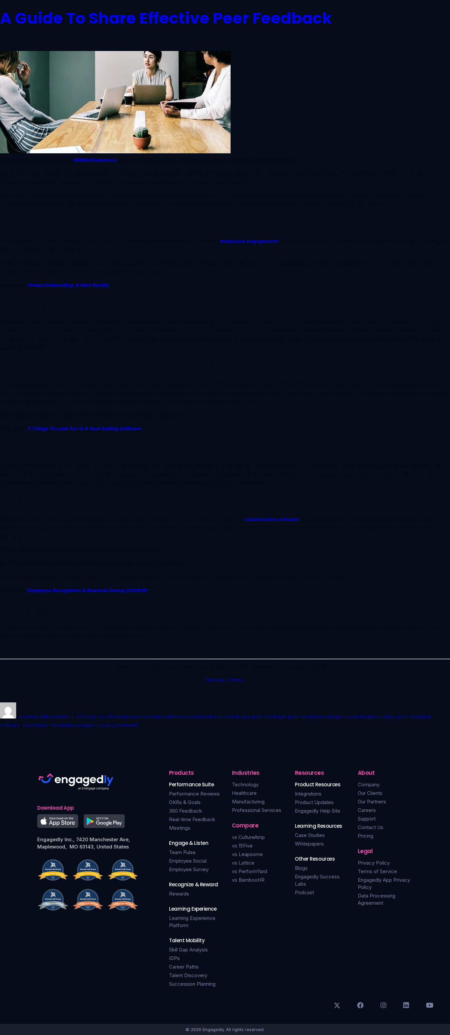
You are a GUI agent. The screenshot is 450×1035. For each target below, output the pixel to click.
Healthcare (244, 793)
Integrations (308, 794)
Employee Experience (142, 717)
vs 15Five (242, 846)
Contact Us (370, 827)
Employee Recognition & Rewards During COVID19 (87, 590)
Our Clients (370, 793)
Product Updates (314, 802)
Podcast (304, 892)
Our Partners (372, 801)
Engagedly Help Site (317, 811)
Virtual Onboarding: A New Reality (68, 285)
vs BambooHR (248, 880)
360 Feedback (185, 811)
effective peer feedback (194, 717)
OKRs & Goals (185, 802)
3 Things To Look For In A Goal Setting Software (84, 428)
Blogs (301, 868)
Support (367, 819)
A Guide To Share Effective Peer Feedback (166, 18)
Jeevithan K (30, 717)
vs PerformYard (249, 871)
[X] (337, 1005)
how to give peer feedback (255, 717)
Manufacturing (248, 801)
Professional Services (256, 810)
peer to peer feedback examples (59, 725)
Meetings (179, 828)
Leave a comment (117, 725)
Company (369, 784)
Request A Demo (225, 679)
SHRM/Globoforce (95, 160)
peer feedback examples (316, 717)
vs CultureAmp (248, 837)
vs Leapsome (247, 854)
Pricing (365, 836)
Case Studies (310, 835)
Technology (245, 784)
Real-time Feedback (192, 819)
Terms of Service (377, 871)
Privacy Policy (374, 863)
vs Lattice (243, 863)
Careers (367, 810)
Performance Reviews (194, 794)
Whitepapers (309, 844)
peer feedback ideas (371, 717)
